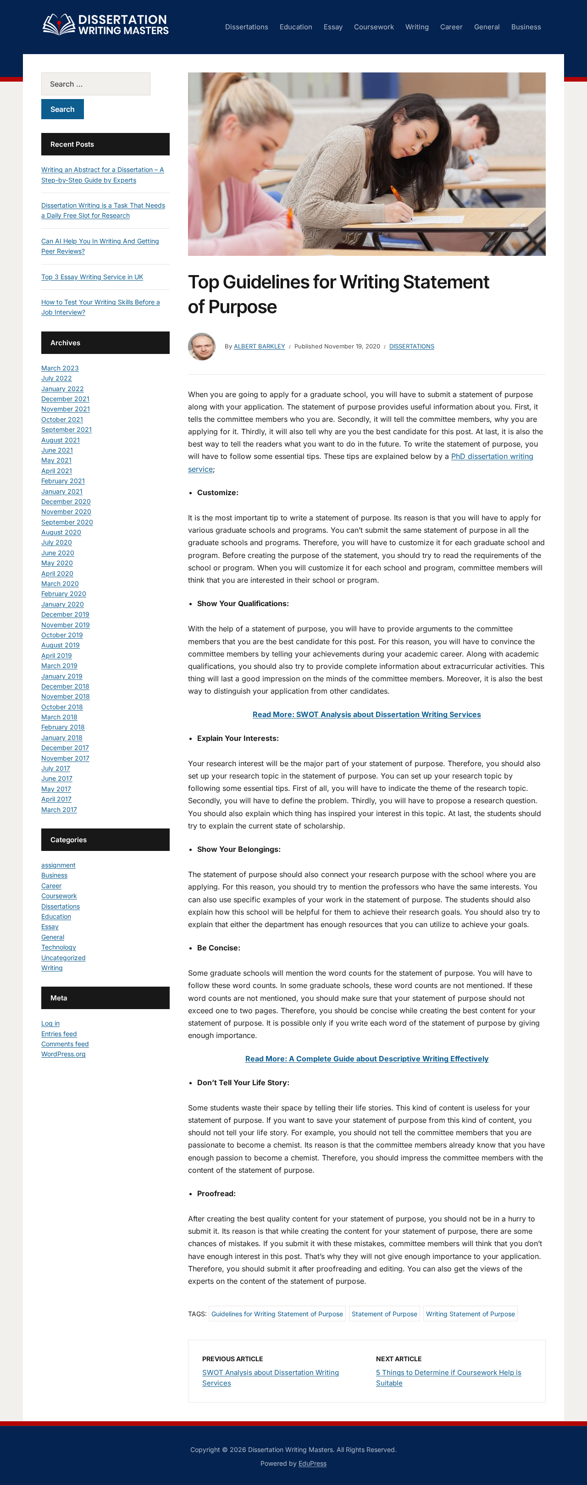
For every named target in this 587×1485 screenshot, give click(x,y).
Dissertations (246, 26)
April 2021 (56, 471)
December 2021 (65, 399)
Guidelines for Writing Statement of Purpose (277, 1314)
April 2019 (56, 655)
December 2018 (65, 686)
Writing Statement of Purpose (470, 1314)
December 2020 (66, 501)
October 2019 (62, 635)
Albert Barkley (259, 346)
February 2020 (63, 593)
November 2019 (65, 625)
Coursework (374, 26)
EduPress (313, 1463)
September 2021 (66, 429)
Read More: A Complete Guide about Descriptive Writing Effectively (367, 1058)
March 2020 (60, 583)
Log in (50, 1023)
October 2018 (62, 707)
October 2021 (62, 419)
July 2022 (56, 378)
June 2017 (56, 778)
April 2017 (56, 799)
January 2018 (62, 737)
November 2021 (65, 409)
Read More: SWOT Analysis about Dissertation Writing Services (367, 714)
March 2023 (60, 368)
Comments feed (65, 1044)
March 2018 (59, 717)
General (487, 26)
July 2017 (55, 768)
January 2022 (62, 388)
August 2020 (61, 532)
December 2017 (65, 747)
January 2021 (62, 491)
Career (451, 26)
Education (296, 26)
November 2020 (66, 511)
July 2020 (56, 542)
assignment (58, 865)
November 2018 (65, 696)
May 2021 (56, 460)
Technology (58, 947)
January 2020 (62, 604)
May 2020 (57, 563)
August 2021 (60, 440)
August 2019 (60, 645)
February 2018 (63, 727)
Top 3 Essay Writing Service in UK (92, 277)
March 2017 (59, 809)
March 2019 (59, 665)
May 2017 (56, 789)
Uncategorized (63, 957)
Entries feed (59, 1034)
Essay (333, 26)
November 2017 (65, 758)
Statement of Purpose (384, 1314)
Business (526, 26)
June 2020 (57, 553)
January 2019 (62, 676)
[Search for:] (105, 83)
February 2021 (63, 481)
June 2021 (57, 450)
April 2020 (57, 573)
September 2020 (67, 522)
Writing (417, 26)
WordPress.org (63, 1054)
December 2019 (65, 614)
